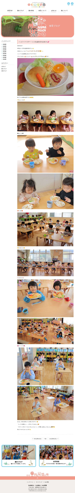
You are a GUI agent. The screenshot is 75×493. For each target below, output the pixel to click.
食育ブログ (4, 70)
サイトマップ (39, 482)
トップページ (30, 482)
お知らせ (3, 66)
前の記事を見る (37, 438)
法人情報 (47, 482)
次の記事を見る (53, 438)
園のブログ (4, 68)
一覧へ (45, 438)
